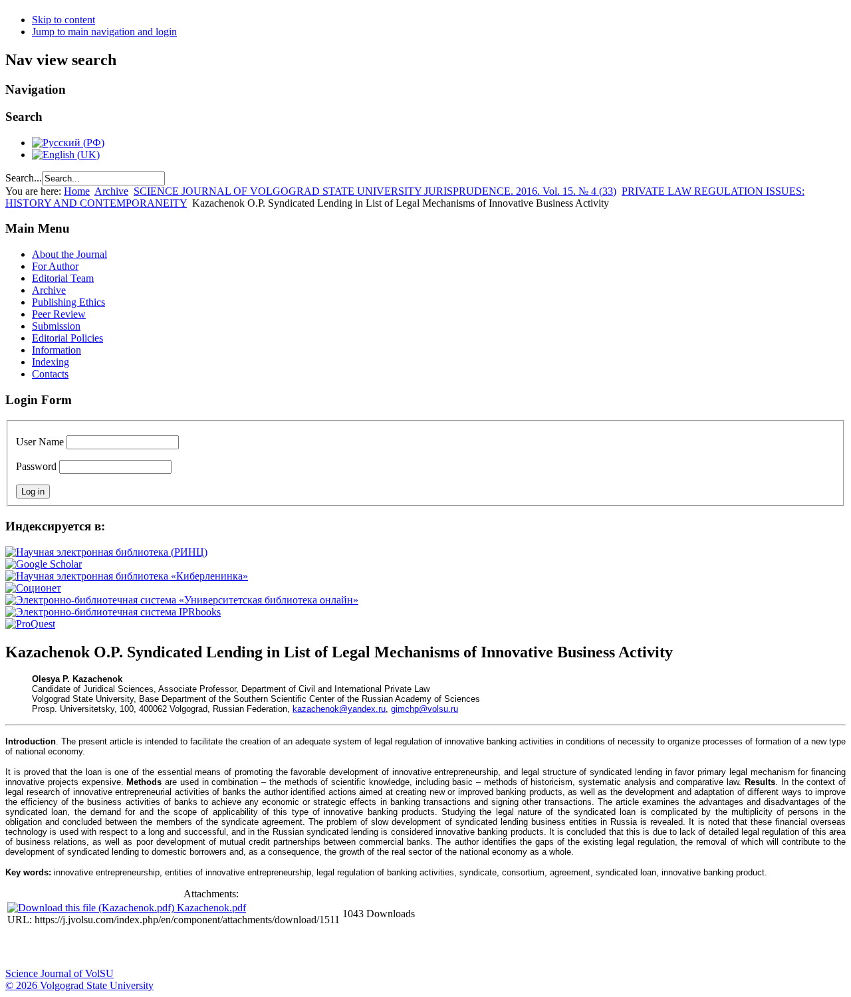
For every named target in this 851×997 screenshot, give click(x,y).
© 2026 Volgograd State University (79, 985)
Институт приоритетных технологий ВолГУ (188, 948)
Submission (56, 326)
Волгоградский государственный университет (22, 948)
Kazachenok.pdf (211, 907)
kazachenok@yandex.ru (339, 709)
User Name (40, 441)
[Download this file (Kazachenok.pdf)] (92, 907)
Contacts (50, 374)
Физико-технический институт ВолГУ (155, 948)
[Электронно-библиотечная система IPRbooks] (113, 611)
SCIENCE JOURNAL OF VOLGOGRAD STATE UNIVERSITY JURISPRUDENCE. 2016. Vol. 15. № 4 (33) (375, 191)
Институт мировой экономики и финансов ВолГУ (287, 948)
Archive (111, 191)
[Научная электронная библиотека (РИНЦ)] (106, 552)
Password (36, 466)
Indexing (50, 362)
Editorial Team (63, 278)
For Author (55, 266)
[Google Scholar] (43, 564)
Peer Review (59, 314)
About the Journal (69, 254)
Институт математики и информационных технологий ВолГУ (121, 948)
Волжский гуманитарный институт (55, 948)
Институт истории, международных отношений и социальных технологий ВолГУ (387, 948)
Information (56, 350)
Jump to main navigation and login (104, 31)
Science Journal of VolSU (59, 973)
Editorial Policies (67, 338)
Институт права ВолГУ (354, 948)
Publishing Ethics (68, 302)
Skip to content (63, 19)
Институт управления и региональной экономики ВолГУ (254, 948)
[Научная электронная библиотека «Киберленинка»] (126, 576)
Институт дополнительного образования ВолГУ (420, 948)
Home (77, 191)
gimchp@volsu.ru (424, 709)
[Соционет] (33, 588)
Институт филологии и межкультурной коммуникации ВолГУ (321, 948)
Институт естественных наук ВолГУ (221, 948)
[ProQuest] (30, 623)
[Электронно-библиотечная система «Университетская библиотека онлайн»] (181, 600)
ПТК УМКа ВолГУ (88, 948)
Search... (23, 177)
